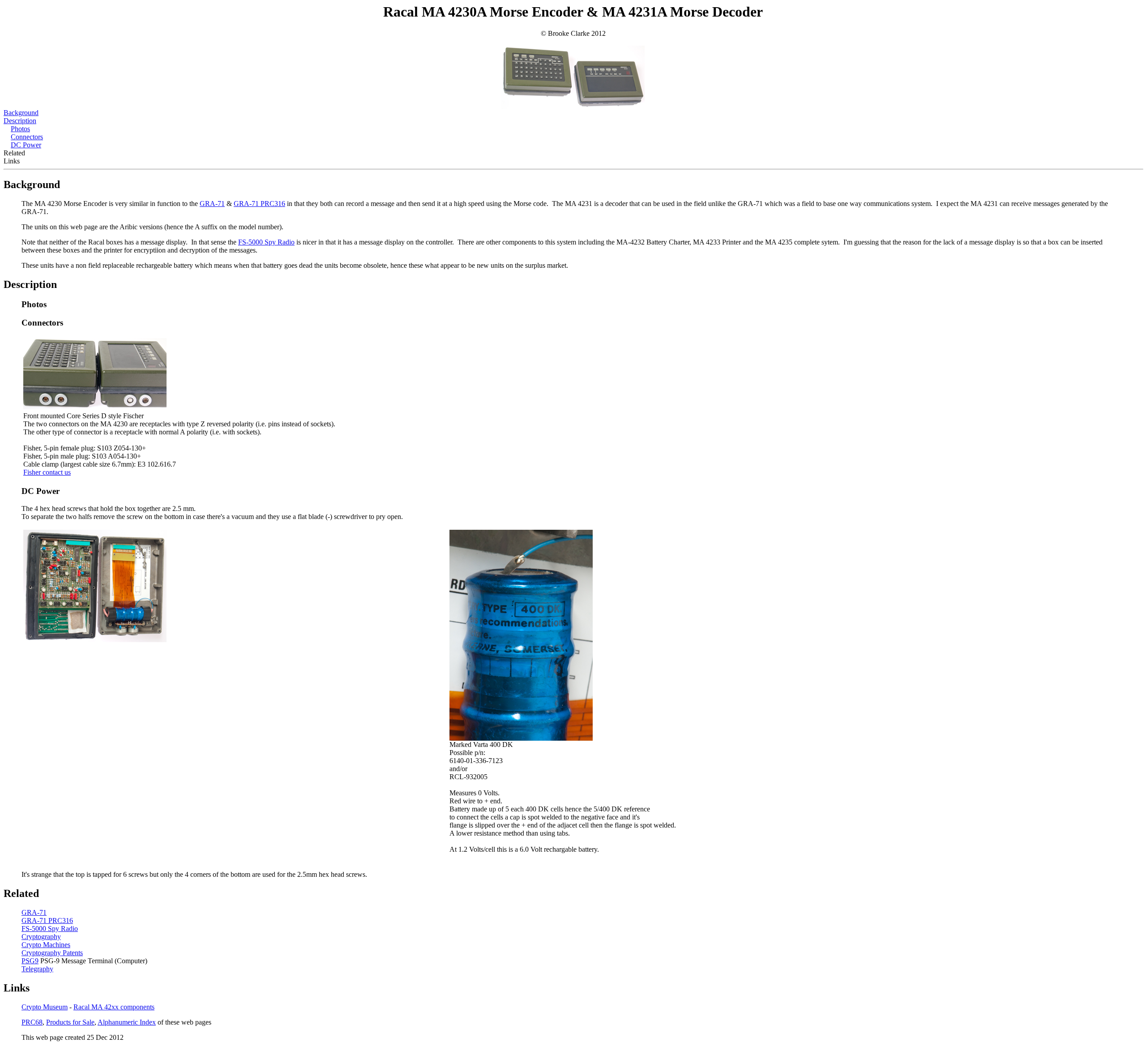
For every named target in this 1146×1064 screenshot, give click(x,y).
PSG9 (29, 961)
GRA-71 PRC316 (259, 203)
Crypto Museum (44, 1007)
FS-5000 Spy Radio (266, 242)
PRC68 (32, 1022)
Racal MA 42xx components (113, 1007)
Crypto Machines (45, 944)
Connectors (27, 137)
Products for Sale (70, 1022)
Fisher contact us (47, 472)
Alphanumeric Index (127, 1022)
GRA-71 (212, 203)
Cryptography (41, 936)
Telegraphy (37, 969)
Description (20, 120)
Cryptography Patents (52, 953)
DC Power (26, 145)
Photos (20, 129)
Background (21, 112)
